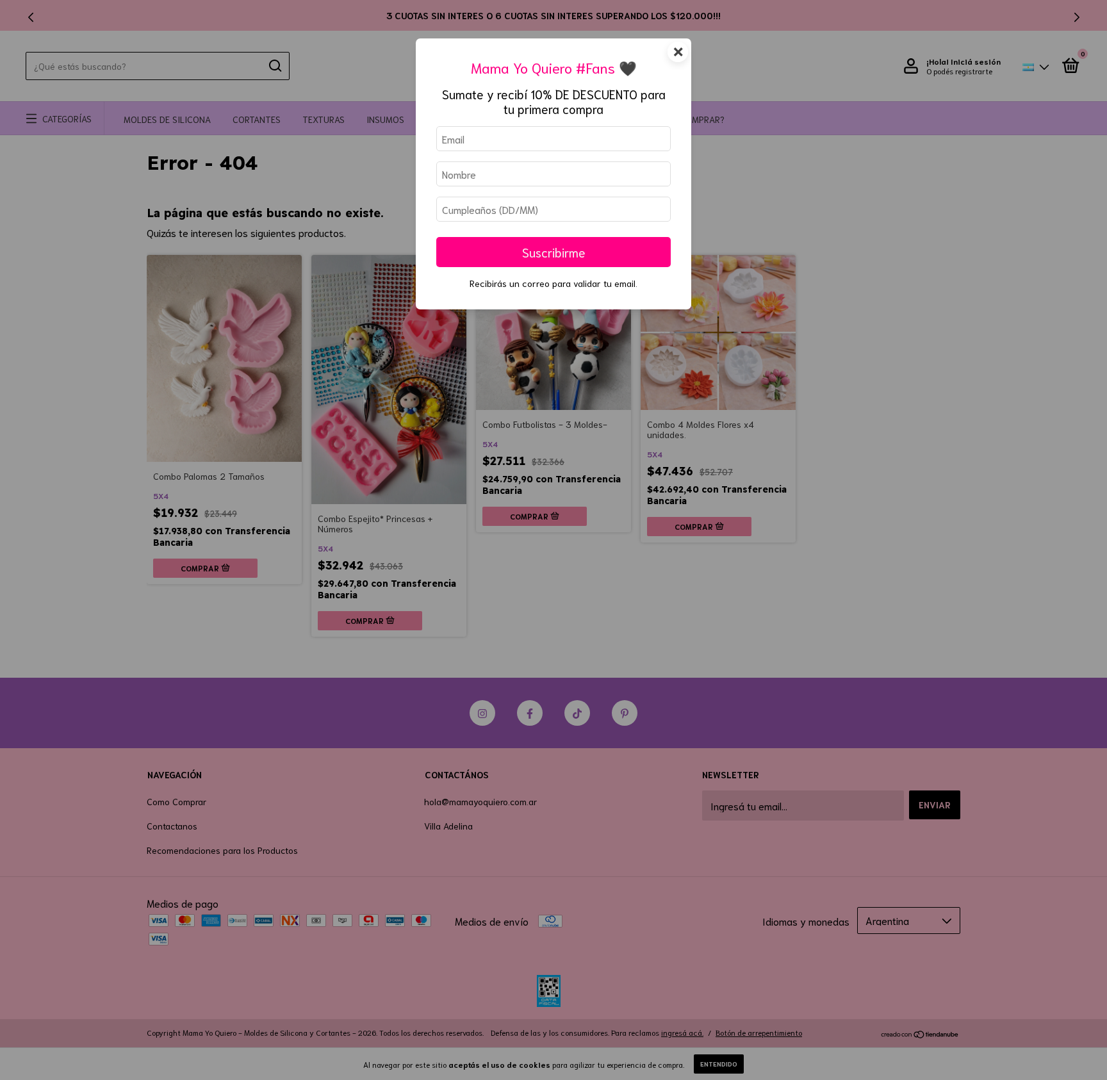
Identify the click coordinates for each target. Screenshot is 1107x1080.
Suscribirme (554, 252)
